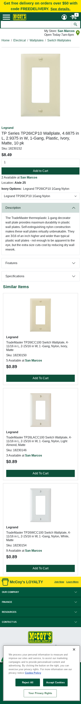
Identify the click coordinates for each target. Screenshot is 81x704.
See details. (60, 9)
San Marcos (66, 31)
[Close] (74, 649)
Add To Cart (40, 378)
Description (13, 207)
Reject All (27, 682)
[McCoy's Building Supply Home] (19, 17)
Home (6, 40)
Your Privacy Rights (40, 693)
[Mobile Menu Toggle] (6, 17)
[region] (41, 673)
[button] (40, 592)
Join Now (59, 582)
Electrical (19, 40)
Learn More (72, 582)
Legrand (8, 127)
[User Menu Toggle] (64, 17)
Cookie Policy (33, 672)
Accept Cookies (55, 682)
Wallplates (37, 40)
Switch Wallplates (59, 40)
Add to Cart (40, 170)
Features (11, 263)
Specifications (14, 276)
